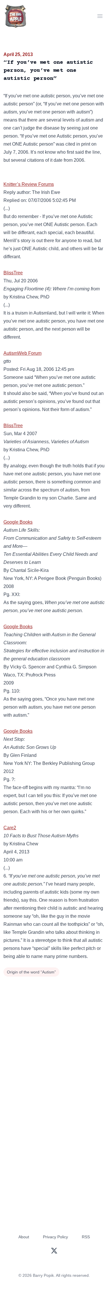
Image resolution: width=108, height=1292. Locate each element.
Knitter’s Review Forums (28, 184)
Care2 (9, 827)
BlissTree (13, 272)
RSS (86, 1237)
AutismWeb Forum (22, 353)
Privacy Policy (55, 1237)
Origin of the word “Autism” (31, 972)
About (23, 1237)
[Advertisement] (54, 1035)
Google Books (18, 522)
